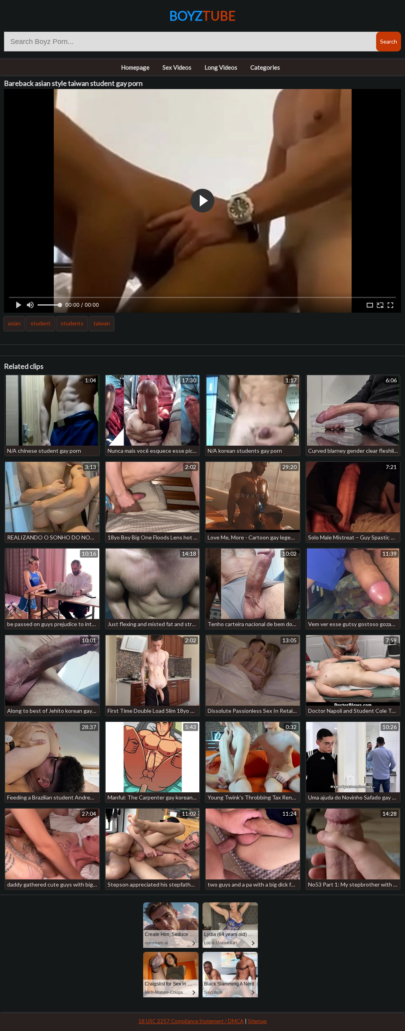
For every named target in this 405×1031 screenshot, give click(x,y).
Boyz (202, 15)
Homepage (135, 67)
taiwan (101, 323)
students (72, 323)
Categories (265, 67)
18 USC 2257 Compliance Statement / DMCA (191, 1021)
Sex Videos (177, 67)
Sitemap (257, 1021)
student (40, 323)
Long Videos (220, 67)
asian (14, 323)
